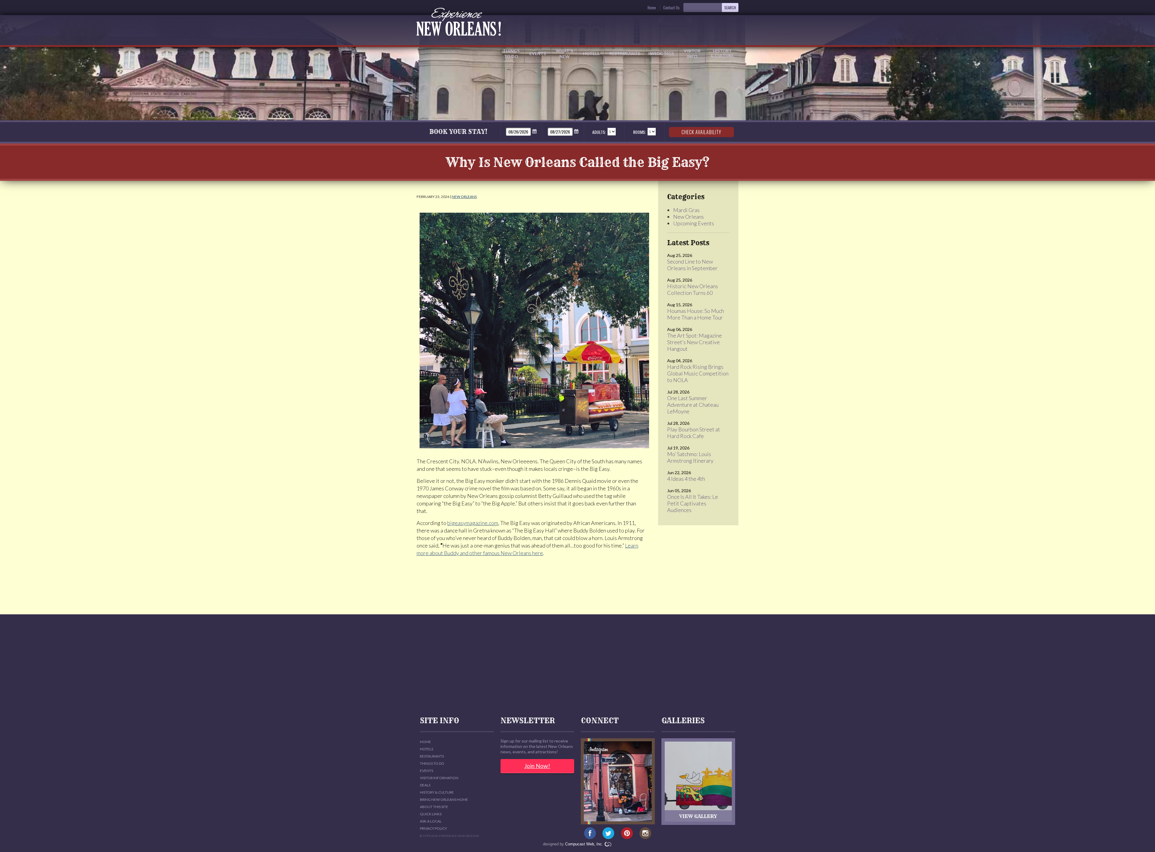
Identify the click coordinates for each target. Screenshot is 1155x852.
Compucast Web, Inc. (584, 844)
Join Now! (537, 765)
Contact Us (671, 8)
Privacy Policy (433, 828)
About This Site (434, 806)
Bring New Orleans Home (444, 799)
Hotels (591, 53)
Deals (425, 785)
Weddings (662, 53)
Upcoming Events (693, 223)
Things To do (432, 763)
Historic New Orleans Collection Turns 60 (692, 289)
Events (537, 53)
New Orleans (464, 196)
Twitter (608, 833)
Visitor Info (692, 53)
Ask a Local (431, 821)
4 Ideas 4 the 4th (686, 478)
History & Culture (722, 53)
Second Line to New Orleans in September (692, 264)
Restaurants (624, 53)
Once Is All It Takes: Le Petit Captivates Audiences (692, 503)
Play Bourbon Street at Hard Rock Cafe (693, 432)
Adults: (599, 132)
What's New (564, 53)
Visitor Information (439, 778)
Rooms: (639, 132)
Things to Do (511, 53)
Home (652, 8)
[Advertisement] (577, 665)
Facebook (590, 833)
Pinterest (627, 833)
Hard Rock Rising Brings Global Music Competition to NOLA (697, 373)
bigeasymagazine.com (472, 523)
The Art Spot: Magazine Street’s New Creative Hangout (694, 342)
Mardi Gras (686, 210)
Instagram (645, 833)
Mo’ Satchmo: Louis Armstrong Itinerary (690, 457)
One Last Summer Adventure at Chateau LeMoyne (693, 405)
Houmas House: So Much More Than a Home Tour (695, 314)
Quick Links (431, 814)
